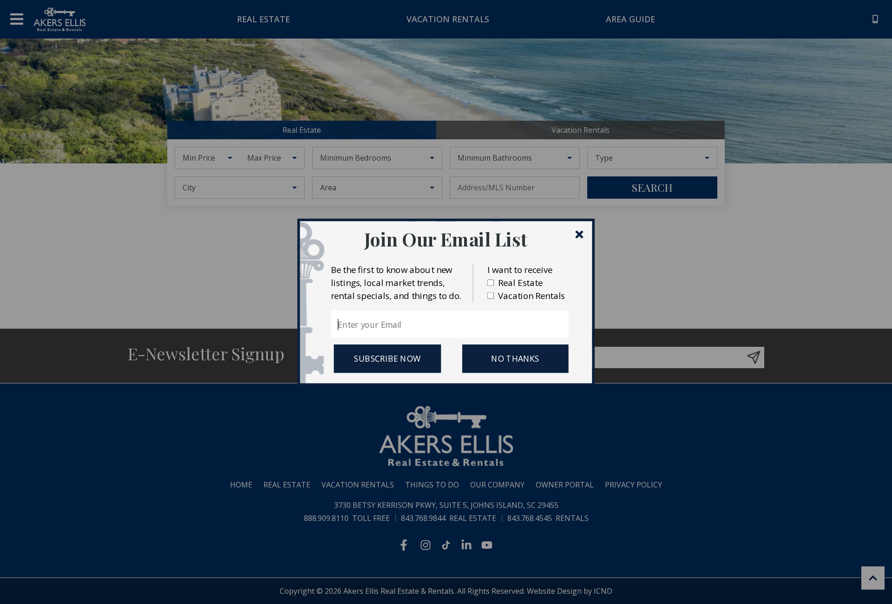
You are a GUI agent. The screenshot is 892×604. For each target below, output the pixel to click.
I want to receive (519, 269)
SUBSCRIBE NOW (387, 358)
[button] (446, 239)
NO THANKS (515, 358)
